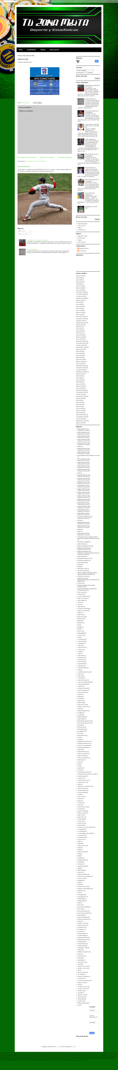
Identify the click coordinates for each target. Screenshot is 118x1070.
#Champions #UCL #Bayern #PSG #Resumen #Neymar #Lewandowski (88, 537)
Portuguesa (81, 894)
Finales (80, 739)
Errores (80, 733)
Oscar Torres (81, 878)
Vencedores (81, 997)
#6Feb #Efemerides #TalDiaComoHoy (84, 523)
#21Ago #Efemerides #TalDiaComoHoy (84, 482)
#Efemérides (81, 544)
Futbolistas (81, 760)
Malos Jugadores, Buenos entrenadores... (92, 139)
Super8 (80, 958)
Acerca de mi (54, 50)
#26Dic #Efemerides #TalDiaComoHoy (84, 489)
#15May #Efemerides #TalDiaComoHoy (84, 449)
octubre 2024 (80, 320)
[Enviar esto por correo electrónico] (34, 103)
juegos (80, 800)
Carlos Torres (81, 647)
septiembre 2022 (81, 371)
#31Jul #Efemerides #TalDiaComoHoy (83, 510)
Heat (79, 784)
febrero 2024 (80, 337)
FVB (79, 764)
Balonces (80, 614)
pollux (57, 1046)
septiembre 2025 (81, 298)
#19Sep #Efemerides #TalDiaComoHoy (84, 470)
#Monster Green (82, 568)
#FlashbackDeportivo (84, 558)
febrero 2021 (79, 410)
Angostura (81, 606)
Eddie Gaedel (82, 717)
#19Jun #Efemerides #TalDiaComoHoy (84, 466)
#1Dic (79, 473)
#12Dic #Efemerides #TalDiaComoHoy (83, 433)
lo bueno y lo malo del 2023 (86, 827)
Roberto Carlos (82, 923)
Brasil (79, 629)
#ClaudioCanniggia (83, 541)
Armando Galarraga (83, 608)
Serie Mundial (82, 945)
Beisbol (80, 623)
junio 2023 (79, 353)
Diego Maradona (83, 710)
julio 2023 (79, 351)
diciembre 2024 (80, 316)
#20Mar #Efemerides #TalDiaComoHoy (84, 479)
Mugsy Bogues (82, 860)
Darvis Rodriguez (83, 690)
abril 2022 (79, 382)
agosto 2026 (79, 275)
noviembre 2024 (81, 318)
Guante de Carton (83, 780)
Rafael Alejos (81, 900)
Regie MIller (81, 915)
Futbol (79, 749)
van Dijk (80, 992)
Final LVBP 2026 (89, 193)
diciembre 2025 (80, 292)
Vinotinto (80, 1001)
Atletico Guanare (83, 610)
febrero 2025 (80, 312)
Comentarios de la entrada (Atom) (36, 161)
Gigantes (80, 768)
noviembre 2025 (81, 294)
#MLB (79, 566)
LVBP (79, 841)
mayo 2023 (79, 355)
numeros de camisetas (84, 876)
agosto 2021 (79, 398)
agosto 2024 (79, 324)
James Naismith (82, 790)
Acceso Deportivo (83, 596)
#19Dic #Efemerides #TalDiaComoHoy (84, 463)
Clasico (80, 674)
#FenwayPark (82, 556)
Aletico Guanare (82, 598)
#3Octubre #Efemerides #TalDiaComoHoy (85, 517)
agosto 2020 (80, 423)
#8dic (79, 531)
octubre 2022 (80, 369)
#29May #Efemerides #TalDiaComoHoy (84, 500)
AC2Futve (80, 594)
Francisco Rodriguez (84, 745)
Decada (80, 698)
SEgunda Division (83, 937)
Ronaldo (80, 931)
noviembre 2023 (81, 343)
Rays (79, 903)
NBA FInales (81, 870)
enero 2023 (79, 363)
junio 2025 (79, 304)
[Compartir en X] (37, 103)
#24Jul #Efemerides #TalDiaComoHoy (83, 486)
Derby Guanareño (83, 706)
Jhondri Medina (82, 792)
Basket (80, 620)
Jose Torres (81, 796)
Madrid (80, 843)
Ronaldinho (81, 929)
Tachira (80, 964)
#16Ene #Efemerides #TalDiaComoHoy (84, 452)
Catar (79, 653)
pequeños (81, 890)
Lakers (79, 804)
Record (80, 905)
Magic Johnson (82, 845)
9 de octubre (81, 592)
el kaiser (80, 725)
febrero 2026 (80, 288)
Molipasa (80, 858)
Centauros (81, 659)
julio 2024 (79, 327)
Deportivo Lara (82, 704)
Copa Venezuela (82, 684)
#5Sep (79, 520)
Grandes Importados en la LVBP (87, 774)
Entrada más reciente (27, 157)
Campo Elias (81, 641)
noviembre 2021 (80, 392)
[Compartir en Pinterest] (41, 103)
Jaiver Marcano (82, 788)
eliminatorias (81, 729)
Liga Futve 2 (81, 817)
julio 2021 (78, 400)
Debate (80, 694)
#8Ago (80, 529)
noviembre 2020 (81, 416)
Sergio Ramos (82, 943)
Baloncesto (81, 616)
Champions (81, 665)
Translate (90, 72)
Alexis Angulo (81, 600)
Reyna (79, 921)
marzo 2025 (79, 310)
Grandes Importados (84, 772)
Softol (79, 954)
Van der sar (81, 990)
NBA (79, 868)
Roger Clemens (82, 925)
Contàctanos (31, 50)
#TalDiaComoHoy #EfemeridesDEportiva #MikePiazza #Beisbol (88, 579)
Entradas (22, 231)
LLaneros (80, 821)
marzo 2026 (79, 286)
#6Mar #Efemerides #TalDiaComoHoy (83, 526)
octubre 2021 (80, 394)
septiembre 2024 (81, 322)
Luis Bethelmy (82, 837)
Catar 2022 (81, 655)
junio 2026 (79, 280)
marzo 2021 (79, 408)
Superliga (80, 960)
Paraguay (80, 880)
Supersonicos (82, 962)
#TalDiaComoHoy (83, 576)
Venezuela (81, 999)
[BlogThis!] (36, 103)
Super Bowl (81, 956)
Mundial (80, 862)
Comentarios (24, 234)
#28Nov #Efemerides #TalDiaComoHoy (84, 496)
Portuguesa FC (82, 896)
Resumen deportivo (84, 919)
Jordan (80, 794)
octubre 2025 (80, 296)
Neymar (80, 872)
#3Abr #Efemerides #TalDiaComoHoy (83, 514)
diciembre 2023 (80, 341)
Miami (79, 849)
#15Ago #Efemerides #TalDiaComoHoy (84, 443)
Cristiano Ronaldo (83, 688)
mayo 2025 (79, 306)
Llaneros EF (81, 823)
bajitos (79, 612)
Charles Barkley (82, 667)
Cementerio (81, 657)
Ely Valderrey (81, 731)
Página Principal (47, 157)
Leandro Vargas (82, 811)
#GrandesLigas (82, 562)
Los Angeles (81, 829)
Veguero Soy (81, 994)
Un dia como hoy (83, 986)
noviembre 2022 (81, 367)
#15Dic (79, 446)
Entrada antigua (65, 157)
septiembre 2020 (81, 421)
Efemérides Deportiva (91, 111)
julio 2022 (78, 376)
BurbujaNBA (81, 633)
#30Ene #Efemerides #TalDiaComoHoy (84, 507)
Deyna (79, 708)
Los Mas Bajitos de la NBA (85, 833)
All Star (80, 602)
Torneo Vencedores (83, 980)
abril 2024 (79, 333)
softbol (80, 949)
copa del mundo (82, 680)
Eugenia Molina (83, 248)
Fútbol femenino (82, 751)
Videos (42, 50)
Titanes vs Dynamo (83, 976)
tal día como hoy (82, 968)
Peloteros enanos (83, 886)
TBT (79, 970)
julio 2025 (78, 302)
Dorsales (80, 715)
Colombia (80, 678)
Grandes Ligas (82, 776)
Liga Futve (81, 815)
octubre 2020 (80, 418)
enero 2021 (79, 412)
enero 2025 (79, 314)
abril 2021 (78, 406)
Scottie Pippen (82, 935)
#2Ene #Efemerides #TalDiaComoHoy (83, 503)
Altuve (79, 604)
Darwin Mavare (82, 692)
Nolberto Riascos (83, 874)
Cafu (79, 637)
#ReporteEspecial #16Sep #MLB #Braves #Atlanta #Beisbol (87, 573)
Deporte (80, 700)
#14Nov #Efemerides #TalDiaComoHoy (84, 440)
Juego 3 (80, 798)
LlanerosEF (81, 825)
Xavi (79, 1005)
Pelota (79, 884)
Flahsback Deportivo (84, 741)
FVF (79, 766)
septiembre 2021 (81, 396)
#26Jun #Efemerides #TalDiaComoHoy (84, 493)
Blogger (73, 1046)
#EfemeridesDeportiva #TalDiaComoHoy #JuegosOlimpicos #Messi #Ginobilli (89, 553)
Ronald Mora (81, 927)
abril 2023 (79, 357)
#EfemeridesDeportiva (84, 546)
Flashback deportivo (84, 743)
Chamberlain (81, 663)
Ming (79, 853)
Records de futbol (83, 911)
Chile (79, 670)
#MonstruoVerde (83, 570)
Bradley (80, 627)
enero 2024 (79, 339)
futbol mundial (82, 755)
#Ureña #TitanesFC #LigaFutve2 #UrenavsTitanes (87, 589)
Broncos (80, 631)
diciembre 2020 (81, 414)
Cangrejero (81, 643)
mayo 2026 (79, 282)
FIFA (79, 737)
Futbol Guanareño (83, 753)
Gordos (80, 770)
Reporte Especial (24, 166)
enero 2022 (79, 388)
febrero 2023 (80, 361)
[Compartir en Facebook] (39, 103)
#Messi (80, 564)
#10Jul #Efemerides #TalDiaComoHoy (83, 429)
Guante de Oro (82, 782)
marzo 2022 (79, 384)
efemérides (81, 719)
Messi (79, 847)
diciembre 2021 (80, 390)
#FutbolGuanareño (83, 560)
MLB (79, 856)
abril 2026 (79, 284)
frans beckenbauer (83, 747)
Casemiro (80, 649)
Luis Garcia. (81, 839)
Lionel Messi (81, 819)
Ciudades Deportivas (84, 672)
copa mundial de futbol (84, 682)
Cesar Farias (81, 661)
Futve (79, 762)
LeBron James (82, 813)
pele (79, 882)
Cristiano (80, 686)
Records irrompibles (84, 913)
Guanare (80, 778)
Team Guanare (82, 972)
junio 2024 (79, 329)
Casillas (80, 651)
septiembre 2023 (81, 347)
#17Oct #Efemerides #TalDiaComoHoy (84, 459)
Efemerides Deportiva (84, 721)
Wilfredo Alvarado (83, 1003)
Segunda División (83, 939)
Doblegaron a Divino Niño (91, 207)
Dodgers (80, 712)
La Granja (80, 802)
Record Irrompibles (83, 907)
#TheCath (80, 583)
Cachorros (81, 635)
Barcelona (81, 618)
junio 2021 (79, 402)
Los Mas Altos (81, 831)
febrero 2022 (80, 386)
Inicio (21, 50)
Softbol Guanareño (83, 952)
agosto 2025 (79, 300)
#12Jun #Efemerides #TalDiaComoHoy (83, 436)
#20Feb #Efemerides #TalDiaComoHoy (84, 475)
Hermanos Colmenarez (85, 786)
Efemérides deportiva (84, 723)
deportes (80, 702)
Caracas (80, 645)
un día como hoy (82, 988)
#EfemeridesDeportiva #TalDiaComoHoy (84, 548)
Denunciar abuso (82, 1036)
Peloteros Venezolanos (84, 888)
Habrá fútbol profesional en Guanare (37, 240)
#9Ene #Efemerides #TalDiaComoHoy (83, 534)
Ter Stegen (81, 974)
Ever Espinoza (82, 735)
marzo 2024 (79, 335)
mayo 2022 (79, 380)
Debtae (80, 696)
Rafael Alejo (81, 898)
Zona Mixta (82, 250)
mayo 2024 (79, 331)
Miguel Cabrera (82, 851)
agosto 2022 (79, 374)
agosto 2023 (79, 349)
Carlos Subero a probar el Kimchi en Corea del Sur (92, 126)
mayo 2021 (79, 404)
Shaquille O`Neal (83, 947)
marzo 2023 (79, 359)
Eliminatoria (81, 727)
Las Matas (80, 809)
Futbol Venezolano (83, 757)
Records (80, 909)
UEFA (79, 984)
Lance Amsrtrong (83, 806)
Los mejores (81, 835)
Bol (79, 625)
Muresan (80, 864)
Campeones (81, 639)
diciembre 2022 (80, 365)
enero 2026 (79, 290)
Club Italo (80, 676)
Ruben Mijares (82, 933)
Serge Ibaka (81, 941)
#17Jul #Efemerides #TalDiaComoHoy (89, 455)
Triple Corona (82, 982)
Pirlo (79, 892)
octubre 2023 (80, 345)
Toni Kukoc (81, 978)
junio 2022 (79, 378)
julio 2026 (79, 278)
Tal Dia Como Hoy (83, 966)
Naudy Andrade (82, 866)
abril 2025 (79, 308)
